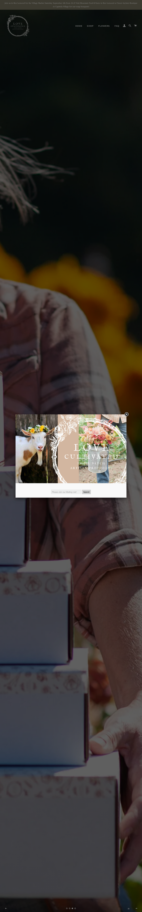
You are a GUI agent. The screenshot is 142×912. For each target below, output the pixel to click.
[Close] (126, 414)
